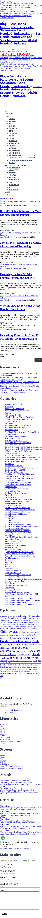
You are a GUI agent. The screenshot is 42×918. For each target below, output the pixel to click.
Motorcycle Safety (11, 543)
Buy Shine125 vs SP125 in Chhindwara (19, 474)
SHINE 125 (13, 133)
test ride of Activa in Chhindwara (31, 663)
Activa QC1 (13, 148)
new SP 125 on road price (25, 661)
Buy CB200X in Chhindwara (18, 622)
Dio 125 (3, 761)
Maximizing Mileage (12, 539)
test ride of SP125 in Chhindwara (26, 669)
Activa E (12, 146)
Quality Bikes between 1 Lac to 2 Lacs (19, 552)
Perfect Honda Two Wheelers (15, 545)
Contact (8, 194)
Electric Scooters (11, 495)
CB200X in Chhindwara (14, 480)
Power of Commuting (13, 550)
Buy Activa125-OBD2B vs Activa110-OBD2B (22, 457)
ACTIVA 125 (13, 121)
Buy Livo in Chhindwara (15, 624)
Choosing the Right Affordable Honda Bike (21, 483)
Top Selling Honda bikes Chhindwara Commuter (23, 579)
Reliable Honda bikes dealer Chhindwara (20, 556)
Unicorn (3, 734)
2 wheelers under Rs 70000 (7, 616)
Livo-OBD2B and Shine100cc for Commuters (22, 537)
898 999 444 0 (10, 49)
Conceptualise (19, 844)
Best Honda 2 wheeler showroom (17, 428)
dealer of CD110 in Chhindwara (26, 632)
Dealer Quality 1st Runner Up (11, 788)
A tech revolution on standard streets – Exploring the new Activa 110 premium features (19, 391)
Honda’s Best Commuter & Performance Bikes (22, 527)
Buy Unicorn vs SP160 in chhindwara (19, 478)
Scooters (8, 560)
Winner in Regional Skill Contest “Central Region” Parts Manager (21, 785)
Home (7, 111)
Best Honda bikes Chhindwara (16, 436)
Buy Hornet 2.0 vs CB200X (15, 470)
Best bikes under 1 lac (13, 421)
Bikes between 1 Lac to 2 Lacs (16, 441)
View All (3, 794)
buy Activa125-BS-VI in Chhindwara (18, 455)
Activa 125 (9, 407)
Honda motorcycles (12, 522)
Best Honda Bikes (11, 430)
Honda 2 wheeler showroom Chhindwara (20, 510)
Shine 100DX (14, 153)
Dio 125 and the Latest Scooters (16, 489)
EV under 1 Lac (20, 635)
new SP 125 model (13, 661)
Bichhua (12, 177)
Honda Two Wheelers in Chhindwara (18, 524)
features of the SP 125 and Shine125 (18, 501)
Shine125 (8, 562)
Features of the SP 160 (13, 503)
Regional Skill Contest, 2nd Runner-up (14, 781)
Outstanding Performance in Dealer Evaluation (17, 783)
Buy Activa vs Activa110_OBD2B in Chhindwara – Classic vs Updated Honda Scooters (23, 450)
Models (8, 116)
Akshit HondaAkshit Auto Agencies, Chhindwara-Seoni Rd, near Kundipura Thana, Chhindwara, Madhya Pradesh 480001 (19, 814)
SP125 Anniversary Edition (20, 160)
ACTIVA (12, 119)
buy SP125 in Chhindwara (31, 626)
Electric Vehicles (11, 497)
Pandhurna (14, 180)
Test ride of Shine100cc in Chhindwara (19, 667)
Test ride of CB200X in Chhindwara (11, 665)
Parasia (12, 172)
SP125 (7, 566)
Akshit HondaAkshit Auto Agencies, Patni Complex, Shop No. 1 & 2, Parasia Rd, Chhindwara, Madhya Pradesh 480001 (20, 808)
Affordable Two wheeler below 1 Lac (19, 419)
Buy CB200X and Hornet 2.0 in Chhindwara (21, 459)
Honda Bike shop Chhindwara (16, 514)
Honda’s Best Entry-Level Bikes (17, 529)
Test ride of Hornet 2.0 (13, 571)
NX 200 (12, 163)
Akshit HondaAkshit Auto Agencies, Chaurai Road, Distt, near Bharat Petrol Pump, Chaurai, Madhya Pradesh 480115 (20, 832)
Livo (2, 726)
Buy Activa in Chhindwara (14, 445)
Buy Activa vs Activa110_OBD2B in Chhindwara (23, 447)
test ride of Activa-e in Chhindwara (12, 663)
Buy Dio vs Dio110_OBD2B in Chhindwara (21, 468)
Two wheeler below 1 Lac (14, 581)
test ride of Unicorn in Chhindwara (28, 671)
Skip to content (5, 1)
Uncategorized (10, 588)
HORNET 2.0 (14, 143)
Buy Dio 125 (9, 464)
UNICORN (13, 141)
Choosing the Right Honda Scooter (18, 485)
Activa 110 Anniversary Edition (22, 155)
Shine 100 (3, 725)
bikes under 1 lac (25, 618)
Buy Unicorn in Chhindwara (27, 629)
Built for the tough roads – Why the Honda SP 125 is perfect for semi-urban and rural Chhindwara (19, 383)
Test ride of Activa (11, 568)
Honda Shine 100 (20, 651)
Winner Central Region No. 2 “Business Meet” (17, 790)
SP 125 (11, 136)
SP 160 (11, 138)
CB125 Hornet (15, 150)
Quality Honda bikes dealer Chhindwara (19, 554)
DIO (10, 124)
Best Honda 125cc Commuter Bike (18, 425)
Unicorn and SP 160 (12, 590)
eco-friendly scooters (12, 491)
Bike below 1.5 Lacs (12, 438)
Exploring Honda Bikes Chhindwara (18, 499)
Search (2, 357)
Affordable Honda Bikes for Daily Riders (20, 417)
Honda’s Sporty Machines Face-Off (18, 533)
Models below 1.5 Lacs (13, 541)
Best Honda (9, 423)
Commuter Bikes (11, 487)
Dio (1, 759)
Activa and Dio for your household (17, 411)
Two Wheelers (10, 583)
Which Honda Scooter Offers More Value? (20, 605)
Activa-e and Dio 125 (13, 415)
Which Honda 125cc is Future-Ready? (19, 598)
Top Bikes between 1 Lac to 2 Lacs (18, 575)
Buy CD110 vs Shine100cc (15, 462)
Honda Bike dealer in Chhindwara (17, 512)
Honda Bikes (9, 516)
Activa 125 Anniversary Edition (22, 158)
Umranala (13, 190)
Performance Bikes (12, 547)
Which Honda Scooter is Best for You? (19, 602)
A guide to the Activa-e (13, 405)
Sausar (12, 182)
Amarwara (13, 170)
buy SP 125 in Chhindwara (16, 626)
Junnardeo (14, 185)
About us (9, 114)
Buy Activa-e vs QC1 (13, 453)
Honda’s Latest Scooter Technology (18, 531)
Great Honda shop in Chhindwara (17, 508)
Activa (2, 755)
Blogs (7, 192)
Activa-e (8, 413)
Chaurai (12, 175)
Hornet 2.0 (9, 535)
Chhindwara (14, 168)
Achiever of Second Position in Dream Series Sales (19, 792)
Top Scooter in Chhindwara (15, 577)
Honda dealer (10, 518)
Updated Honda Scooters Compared (18, 592)
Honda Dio (9, 520)
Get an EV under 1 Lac (13, 506)
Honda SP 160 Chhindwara (24, 654)
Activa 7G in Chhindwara (14, 409)
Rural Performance (12, 558)
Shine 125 (3, 728)
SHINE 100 (13, 128)
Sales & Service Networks (16, 165)
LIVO (11, 131)
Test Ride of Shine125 (13, 573)
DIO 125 (12, 126)
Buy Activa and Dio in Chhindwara (18, 443)
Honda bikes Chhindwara (15, 641)
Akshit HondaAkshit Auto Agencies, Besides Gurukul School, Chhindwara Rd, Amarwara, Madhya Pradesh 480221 (20, 821)
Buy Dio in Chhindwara (14, 466)
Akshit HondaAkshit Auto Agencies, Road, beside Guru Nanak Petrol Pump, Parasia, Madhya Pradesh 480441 (20, 826)
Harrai (12, 187)
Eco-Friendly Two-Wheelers (10, 206)
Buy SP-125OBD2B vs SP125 (16, 476)
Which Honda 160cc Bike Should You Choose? (22, 600)
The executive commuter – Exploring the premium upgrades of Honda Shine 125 (18, 379)
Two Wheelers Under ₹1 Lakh (16, 586)
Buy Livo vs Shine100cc (14, 472)
